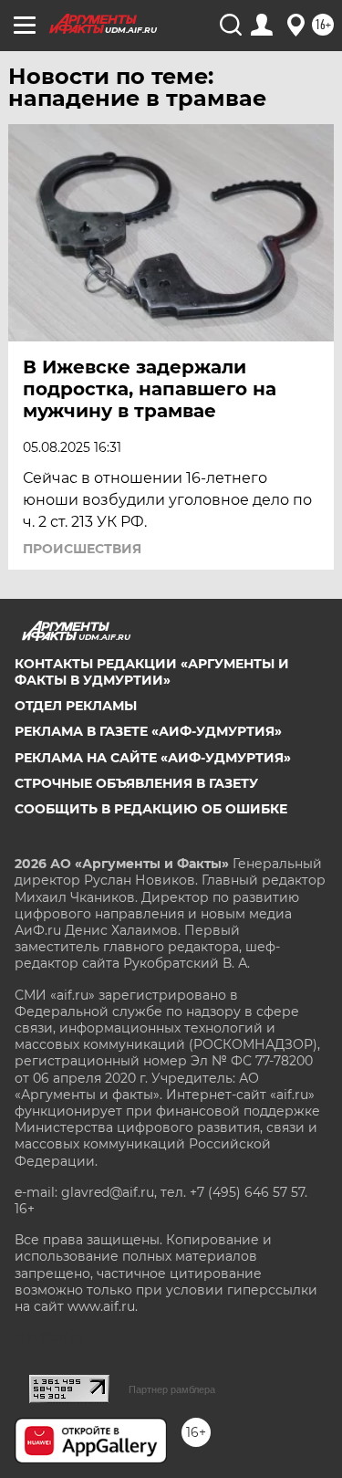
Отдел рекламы (76, 705)
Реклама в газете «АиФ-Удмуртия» (148, 731)
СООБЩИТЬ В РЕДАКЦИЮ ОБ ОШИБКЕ (151, 809)
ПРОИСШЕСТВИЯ (82, 548)
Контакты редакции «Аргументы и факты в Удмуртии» (152, 671)
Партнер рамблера (172, 1389)
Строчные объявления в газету (136, 783)
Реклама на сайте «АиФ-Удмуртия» (153, 757)
